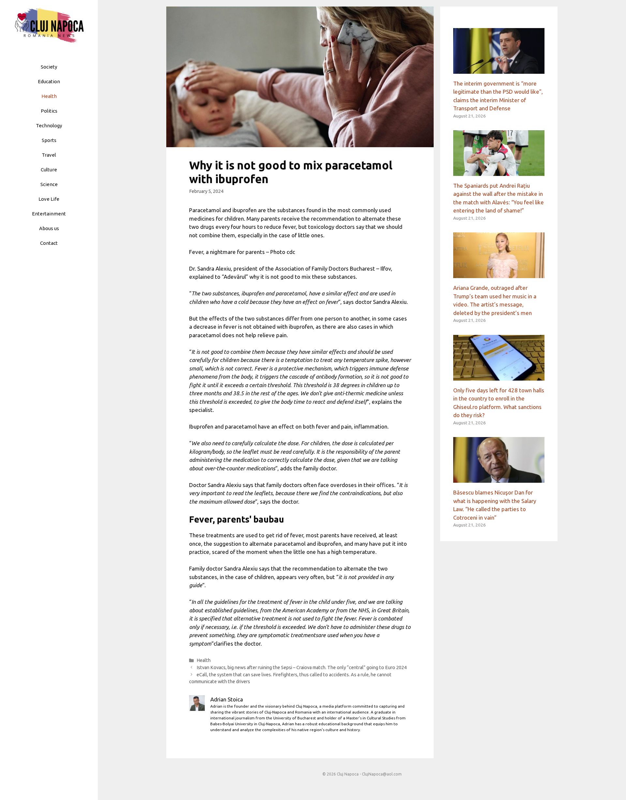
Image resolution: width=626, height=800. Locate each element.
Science (49, 184)
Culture (49, 169)
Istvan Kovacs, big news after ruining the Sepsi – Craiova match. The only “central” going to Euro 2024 (302, 667)
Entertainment (49, 213)
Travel (49, 155)
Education (49, 81)
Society (49, 67)
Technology (49, 125)
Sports (49, 140)
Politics (49, 111)
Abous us (49, 228)
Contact (49, 243)
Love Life (48, 199)
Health (49, 96)
